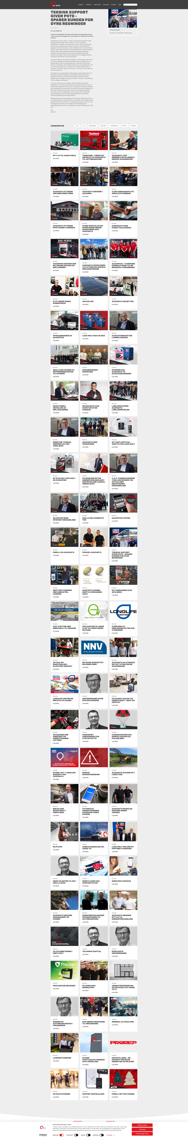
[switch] (76, 1135)
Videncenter (97, 4)
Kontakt (113, 4)
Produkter (89, 4)
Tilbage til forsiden (53, 1)
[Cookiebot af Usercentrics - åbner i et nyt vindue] (43, 1135)
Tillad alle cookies (142, 1125)
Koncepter (106, 4)
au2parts (80, 4)
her (131, 33)
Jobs (119, 4)
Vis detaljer (109, 1135)
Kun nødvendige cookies (142, 1133)
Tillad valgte (142, 1129)
